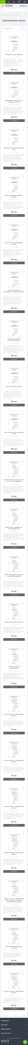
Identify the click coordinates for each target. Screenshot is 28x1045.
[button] (13, 2)
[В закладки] (23, 34)
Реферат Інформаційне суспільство (14, 622)
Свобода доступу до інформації (14, 54)
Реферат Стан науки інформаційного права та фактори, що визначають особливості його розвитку (14, 900)
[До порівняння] (23, 36)
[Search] (25, 10)
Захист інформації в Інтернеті (14, 386)
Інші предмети (7, 14)
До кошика (14, 73)
